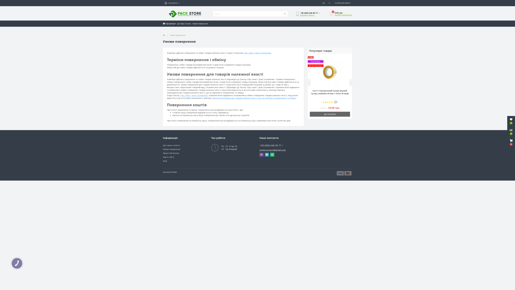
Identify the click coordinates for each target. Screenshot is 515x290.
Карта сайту (168, 157)
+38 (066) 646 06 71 (268, 141)
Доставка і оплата (184, 24)
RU (329, 3)
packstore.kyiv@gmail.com (273, 150)
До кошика (330, 114)
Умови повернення (200, 24)
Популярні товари (320, 50)
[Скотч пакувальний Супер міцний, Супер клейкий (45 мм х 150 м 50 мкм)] (330, 73)
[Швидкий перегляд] (348, 65)
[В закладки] (348, 57)
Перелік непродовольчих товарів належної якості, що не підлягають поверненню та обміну (254, 98)
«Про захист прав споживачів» (257, 53)
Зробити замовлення (343, 15)
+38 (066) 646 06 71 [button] (270, 145)
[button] (172, 3)
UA (324, 3)
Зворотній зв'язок (171, 153)
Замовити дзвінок (307, 15)
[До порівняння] (348, 61)
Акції (165, 161)
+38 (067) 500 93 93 (300, 28)
